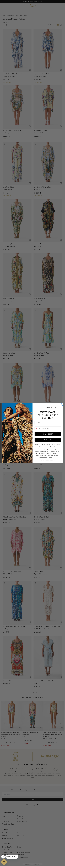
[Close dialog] (61, 404)
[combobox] (37, 428)
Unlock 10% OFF (48, 434)
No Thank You (48, 440)
